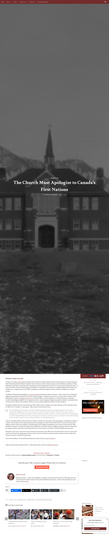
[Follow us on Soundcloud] (100, 376)
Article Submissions (42, 2)
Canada (11, 499)
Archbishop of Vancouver (26, 398)
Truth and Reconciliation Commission (44, 499)
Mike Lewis (41, 526)
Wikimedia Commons (52, 445)
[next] (77, 518)
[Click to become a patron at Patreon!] (41, 469)
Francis (15, 499)
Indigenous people (22, 499)
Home (2, 2)
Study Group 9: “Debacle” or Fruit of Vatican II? (99, 509)
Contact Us (32, 2)
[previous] (6, 518)
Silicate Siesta (25, 481)
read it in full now (50, 438)
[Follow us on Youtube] (95, 376)
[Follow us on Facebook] (91, 376)
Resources (23, 2)
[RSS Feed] (98, 376)
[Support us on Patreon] (102, 376)
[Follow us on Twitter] (93, 376)
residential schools (31, 499)
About (8, 2)
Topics (15, 2)
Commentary (54, 178)
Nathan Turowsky (51, 195)
